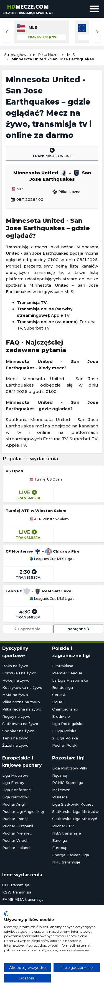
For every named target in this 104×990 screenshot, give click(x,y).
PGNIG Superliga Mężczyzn (67, 786)
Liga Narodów (15, 797)
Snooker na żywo (18, 731)
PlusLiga (60, 797)
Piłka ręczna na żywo (21, 709)
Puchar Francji (15, 818)
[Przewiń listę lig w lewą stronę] (7, 32)
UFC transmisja (15, 885)
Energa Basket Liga (70, 855)
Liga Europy (13, 782)
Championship (65, 709)
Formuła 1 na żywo (19, 673)
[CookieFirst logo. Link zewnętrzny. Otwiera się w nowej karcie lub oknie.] (6, 913)
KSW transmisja (16, 892)
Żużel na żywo (15, 745)
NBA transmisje (66, 833)
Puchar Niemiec (17, 833)
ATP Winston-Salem (51, 519)
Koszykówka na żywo (22, 687)
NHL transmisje (66, 862)
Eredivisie (61, 716)
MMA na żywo (15, 694)
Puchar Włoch (15, 840)
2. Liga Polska (65, 738)
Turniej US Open (47, 479)
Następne (77, 629)
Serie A (59, 694)
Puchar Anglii (14, 804)
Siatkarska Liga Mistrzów (75, 811)
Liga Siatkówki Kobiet (72, 804)
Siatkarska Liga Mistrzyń (74, 818)
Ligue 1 (58, 702)
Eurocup (60, 847)
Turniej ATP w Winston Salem (36, 510)
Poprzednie (28, 629)
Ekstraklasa (62, 666)
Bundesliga (62, 687)
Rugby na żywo (16, 716)
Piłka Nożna (66, 191)
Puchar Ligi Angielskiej (23, 811)
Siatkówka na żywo (20, 723)
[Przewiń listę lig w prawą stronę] (97, 32)
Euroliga (59, 840)
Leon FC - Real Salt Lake (38, 591)
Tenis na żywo (15, 738)
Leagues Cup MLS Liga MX (55, 559)
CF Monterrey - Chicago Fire (42, 551)
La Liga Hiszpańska (70, 680)
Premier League (67, 673)
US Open (14, 471)
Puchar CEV (63, 826)
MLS (19, 189)
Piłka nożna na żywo (21, 702)
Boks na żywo (15, 666)
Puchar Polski (64, 745)
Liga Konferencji (17, 790)
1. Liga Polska (64, 731)
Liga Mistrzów (15, 775)
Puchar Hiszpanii (17, 826)
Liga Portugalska (67, 723)
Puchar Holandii (16, 847)
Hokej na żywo (16, 680)
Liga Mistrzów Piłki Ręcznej (69, 772)
